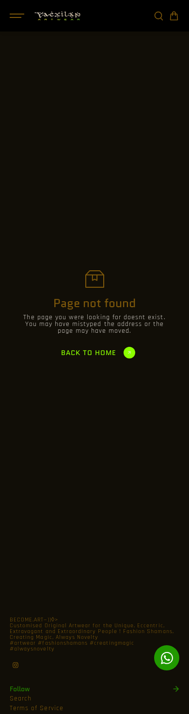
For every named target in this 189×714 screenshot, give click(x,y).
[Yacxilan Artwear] (57, 15)
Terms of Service (36, 708)
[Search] (158, 16)
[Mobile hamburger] (18, 16)
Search (21, 698)
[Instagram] (15, 665)
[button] (174, 16)
